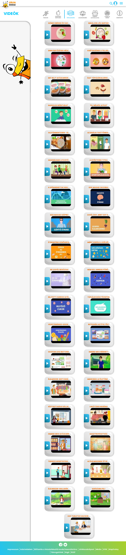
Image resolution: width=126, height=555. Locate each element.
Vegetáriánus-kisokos (59, 324)
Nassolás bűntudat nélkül (61, 105)
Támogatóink (57, 552)
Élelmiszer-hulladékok (59, 489)
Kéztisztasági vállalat (59, 406)
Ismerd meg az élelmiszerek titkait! (65, 434)
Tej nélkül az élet (98, 105)
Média (98, 549)
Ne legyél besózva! (59, 269)
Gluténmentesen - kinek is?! (62, 132)
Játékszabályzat (86, 549)
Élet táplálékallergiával (99, 78)
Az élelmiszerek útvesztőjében (102, 461)
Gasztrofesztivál (99, 434)
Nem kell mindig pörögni (99, 269)
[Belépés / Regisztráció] (115, 3)
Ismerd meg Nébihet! (98, 352)
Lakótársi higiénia (99, 406)
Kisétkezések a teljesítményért (102, 50)
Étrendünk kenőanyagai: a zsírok (64, 242)
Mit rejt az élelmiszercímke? (62, 78)
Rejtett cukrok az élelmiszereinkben (66, 297)
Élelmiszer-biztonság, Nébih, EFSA (64, 379)
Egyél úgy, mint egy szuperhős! (102, 215)
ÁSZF (73, 552)
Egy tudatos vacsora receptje (83, 516)
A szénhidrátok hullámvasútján (64, 187)
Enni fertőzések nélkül (59, 50)
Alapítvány (113, 549)
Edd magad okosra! (98, 187)
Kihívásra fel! (98, 489)
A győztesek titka (99, 160)
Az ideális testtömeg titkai (101, 132)
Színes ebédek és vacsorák (61, 23)
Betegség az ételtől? (98, 324)
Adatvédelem (26, 549)
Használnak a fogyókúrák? (62, 160)
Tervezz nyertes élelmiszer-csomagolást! (69, 461)
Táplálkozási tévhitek (98, 297)
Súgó (67, 552)
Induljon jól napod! (98, 23)
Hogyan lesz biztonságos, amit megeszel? (69, 352)
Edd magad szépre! (59, 215)
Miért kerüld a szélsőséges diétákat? (105, 242)
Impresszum (13, 549)
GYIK (105, 549)
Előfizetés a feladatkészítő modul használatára (55, 549)
